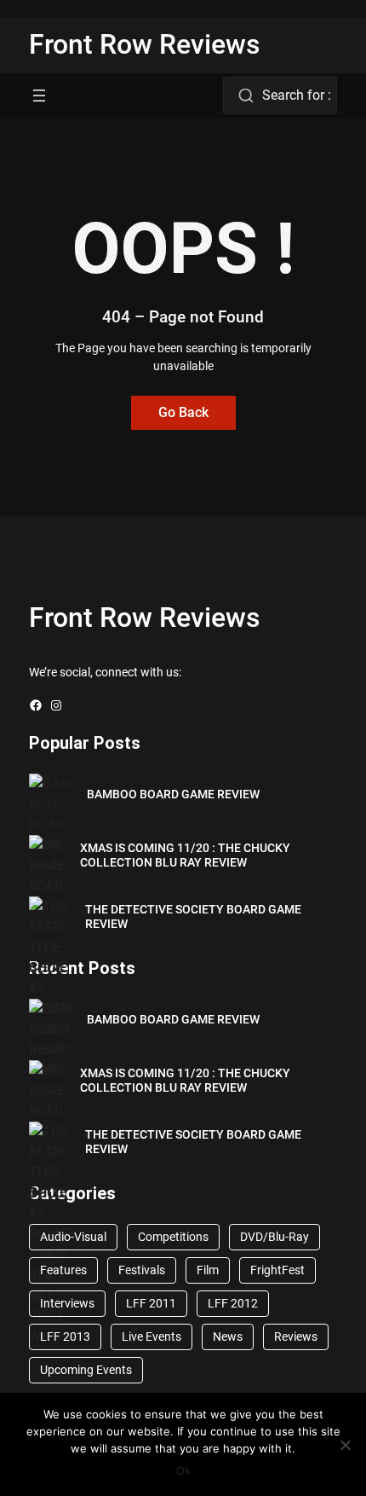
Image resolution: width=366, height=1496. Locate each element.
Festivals (141, 1270)
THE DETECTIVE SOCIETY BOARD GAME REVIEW (193, 916)
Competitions (173, 1237)
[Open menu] (39, 95)
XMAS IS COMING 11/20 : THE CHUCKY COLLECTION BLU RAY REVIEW (185, 855)
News (228, 1336)
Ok (183, 1470)
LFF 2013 (65, 1336)
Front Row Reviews (144, 44)
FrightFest (277, 1270)
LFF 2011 (151, 1303)
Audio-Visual (73, 1237)
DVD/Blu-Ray (274, 1237)
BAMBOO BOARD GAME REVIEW (173, 794)
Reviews (295, 1336)
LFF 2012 (233, 1303)
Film (208, 1270)
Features (63, 1270)
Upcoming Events (86, 1370)
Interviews (67, 1303)
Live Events (151, 1336)
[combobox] (279, 95)
